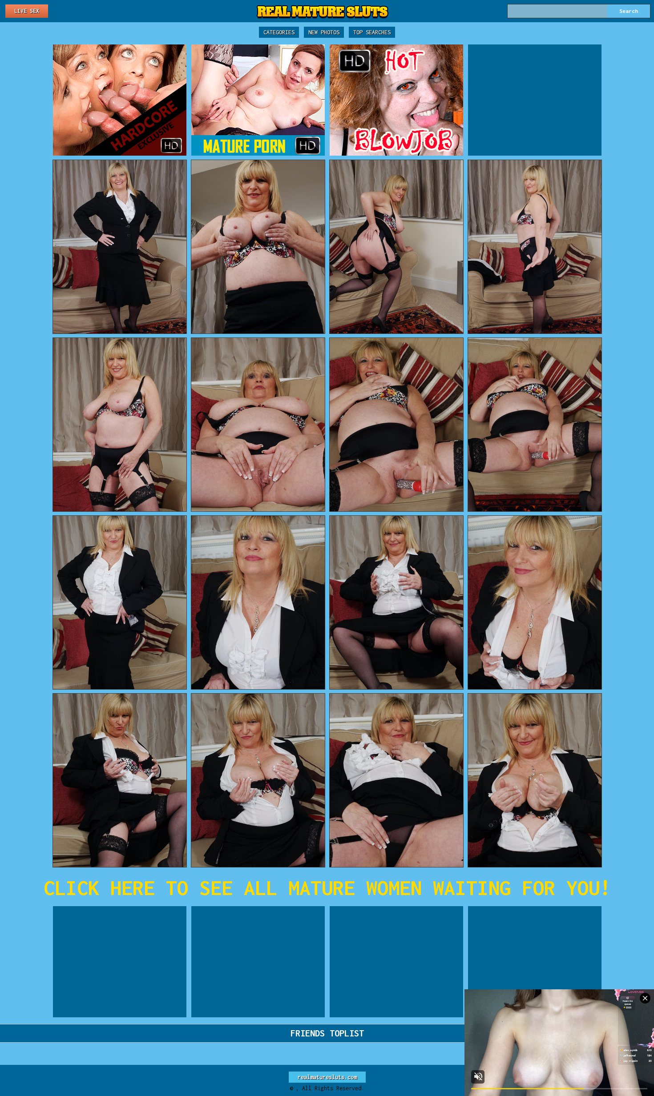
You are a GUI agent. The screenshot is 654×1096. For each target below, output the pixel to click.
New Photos (323, 32)
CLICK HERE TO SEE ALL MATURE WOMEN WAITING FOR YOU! (327, 887)
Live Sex (26, 11)
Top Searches (372, 32)
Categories (279, 32)
